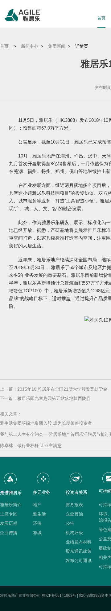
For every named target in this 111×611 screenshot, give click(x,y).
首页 (101, 18)
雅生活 (39, 513)
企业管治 (74, 513)
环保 (37, 523)
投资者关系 (76, 492)
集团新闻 (56, 46)
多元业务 (41, 492)
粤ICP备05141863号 (59, 595)
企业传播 (8, 532)
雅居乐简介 (11, 504)
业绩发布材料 (79, 541)
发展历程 (8, 523)
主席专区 (8, 513)
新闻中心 (29, 46)
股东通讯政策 (79, 551)
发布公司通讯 (79, 560)
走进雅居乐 (11, 492)
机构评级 (74, 532)
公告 (70, 523)
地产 (37, 504)
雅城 (37, 532)
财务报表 (74, 504)
